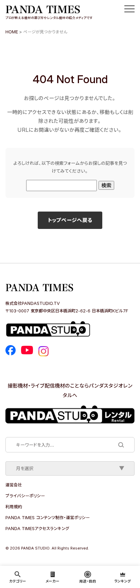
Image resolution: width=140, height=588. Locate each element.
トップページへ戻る (70, 220)
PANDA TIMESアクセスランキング (37, 528)
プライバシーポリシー (25, 495)
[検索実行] (120, 444)
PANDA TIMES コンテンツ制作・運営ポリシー (47, 517)
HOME (11, 31)
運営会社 (13, 485)
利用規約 (13, 506)
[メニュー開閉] (129, 8)
